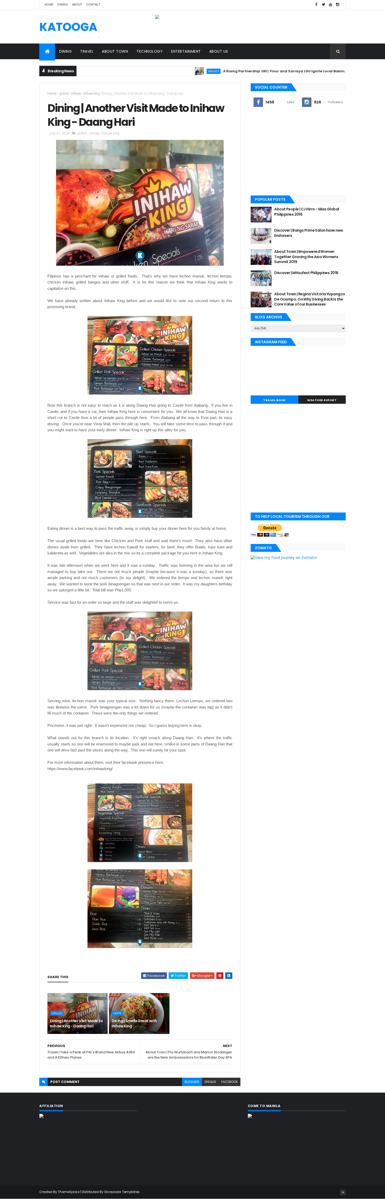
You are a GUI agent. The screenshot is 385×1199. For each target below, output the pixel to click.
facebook (229, 1082)
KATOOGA (68, 27)
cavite (117, 1013)
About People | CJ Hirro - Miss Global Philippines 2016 (306, 211)
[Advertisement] (298, 153)
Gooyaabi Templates (122, 1192)
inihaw (76, 93)
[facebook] (316, 4)
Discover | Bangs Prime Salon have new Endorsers (308, 233)
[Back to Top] (343, 1192)
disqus (210, 1082)
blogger (192, 1082)
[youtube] (330, 4)
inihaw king (91, 93)
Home (49, 4)
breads (186, 71)
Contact (93, 4)
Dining (62, 4)
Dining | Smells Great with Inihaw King (134, 1023)
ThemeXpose (68, 1192)
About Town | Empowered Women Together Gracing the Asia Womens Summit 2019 (306, 256)
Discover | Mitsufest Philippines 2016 (306, 272)
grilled (64, 93)
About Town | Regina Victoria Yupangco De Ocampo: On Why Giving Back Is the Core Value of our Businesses (309, 299)
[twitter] (323, 4)
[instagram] (337, 4)
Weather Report (322, 400)
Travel (87, 51)
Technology (149, 51)
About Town (115, 51)
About (77, 4)
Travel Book (274, 400)
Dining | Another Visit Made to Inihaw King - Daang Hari (76, 1023)
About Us (218, 51)
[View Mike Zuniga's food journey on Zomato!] (284, 557)
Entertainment (186, 51)
